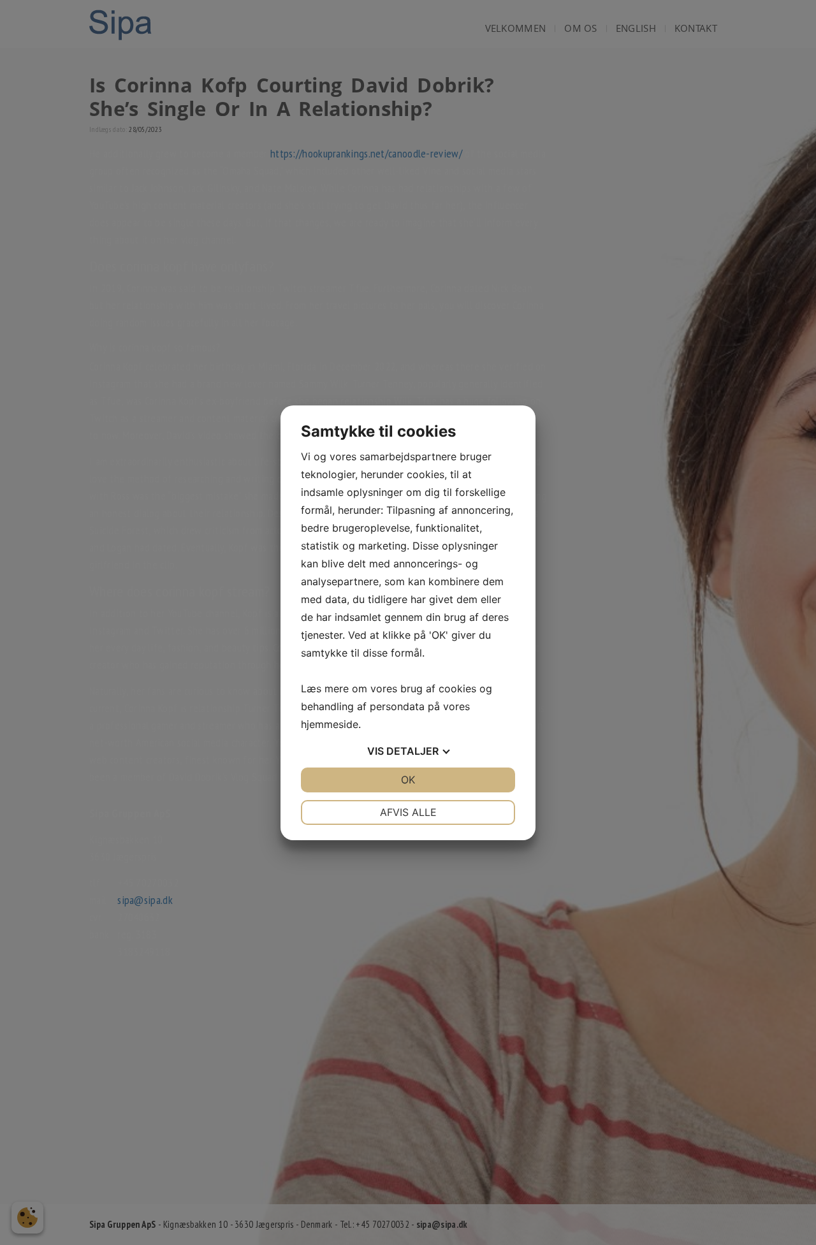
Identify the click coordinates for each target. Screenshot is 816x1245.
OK (408, 779)
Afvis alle (408, 812)
